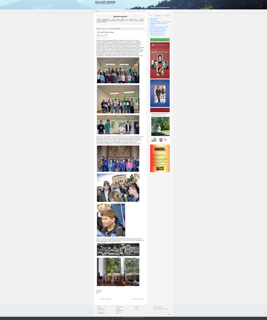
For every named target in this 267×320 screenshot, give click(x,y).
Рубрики (118, 308)
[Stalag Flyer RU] (160, 125)
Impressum (118, 311)
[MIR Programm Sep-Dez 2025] (160, 60)
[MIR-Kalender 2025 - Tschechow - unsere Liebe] (160, 93)
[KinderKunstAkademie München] (160, 39)
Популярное (158, 15)
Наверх (168, 314)
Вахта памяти (137, 11)
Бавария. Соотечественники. (160, 7)
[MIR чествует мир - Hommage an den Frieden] (160, 158)
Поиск (117, 313)
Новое (150, 15)
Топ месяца (167, 15)
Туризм (124, 11)
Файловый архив (120, 310)
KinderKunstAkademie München (160, 308)
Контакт (136, 308)
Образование (110, 11)
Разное (144, 11)
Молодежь (118, 11)
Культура (103, 11)
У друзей (129, 11)
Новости (97, 11)
